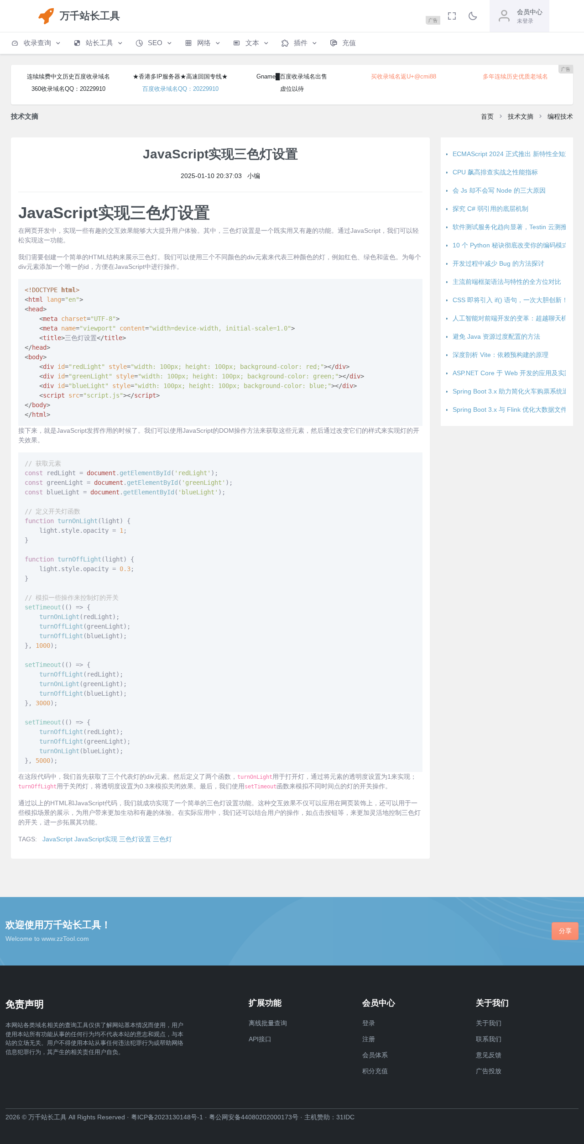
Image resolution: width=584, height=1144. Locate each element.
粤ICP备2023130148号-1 (167, 1117)
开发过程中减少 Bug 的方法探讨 (498, 263)
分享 (565, 930)
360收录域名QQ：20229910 (68, 88)
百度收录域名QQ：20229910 (180, 88)
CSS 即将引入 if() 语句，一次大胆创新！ (510, 300)
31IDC (345, 1117)
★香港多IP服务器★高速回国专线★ (180, 76)
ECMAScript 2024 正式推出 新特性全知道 (512, 153)
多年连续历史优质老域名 (515, 76)
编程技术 (560, 116)
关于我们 (488, 1023)
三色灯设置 (135, 839)
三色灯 (162, 839)
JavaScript (57, 839)
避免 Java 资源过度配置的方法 (496, 336)
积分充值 (375, 1071)
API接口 (260, 1039)
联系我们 (488, 1039)
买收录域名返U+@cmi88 (403, 76)
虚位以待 (292, 88)
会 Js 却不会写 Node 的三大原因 (499, 190)
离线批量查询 (268, 1023)
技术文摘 (520, 116)
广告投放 (488, 1071)
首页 (487, 116)
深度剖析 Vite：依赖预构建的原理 (500, 354)
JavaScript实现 (95, 839)
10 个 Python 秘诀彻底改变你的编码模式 (510, 245)
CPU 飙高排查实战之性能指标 (495, 172)
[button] (36, 43)
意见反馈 (488, 1055)
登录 (368, 1023)
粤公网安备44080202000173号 (253, 1117)
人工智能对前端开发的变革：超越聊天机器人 (516, 318)
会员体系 (375, 1055)
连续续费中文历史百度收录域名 (68, 76)
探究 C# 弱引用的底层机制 (490, 208)
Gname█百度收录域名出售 (291, 76)
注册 (368, 1039)
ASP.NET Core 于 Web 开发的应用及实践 (512, 373)
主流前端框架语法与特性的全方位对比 (507, 281)
